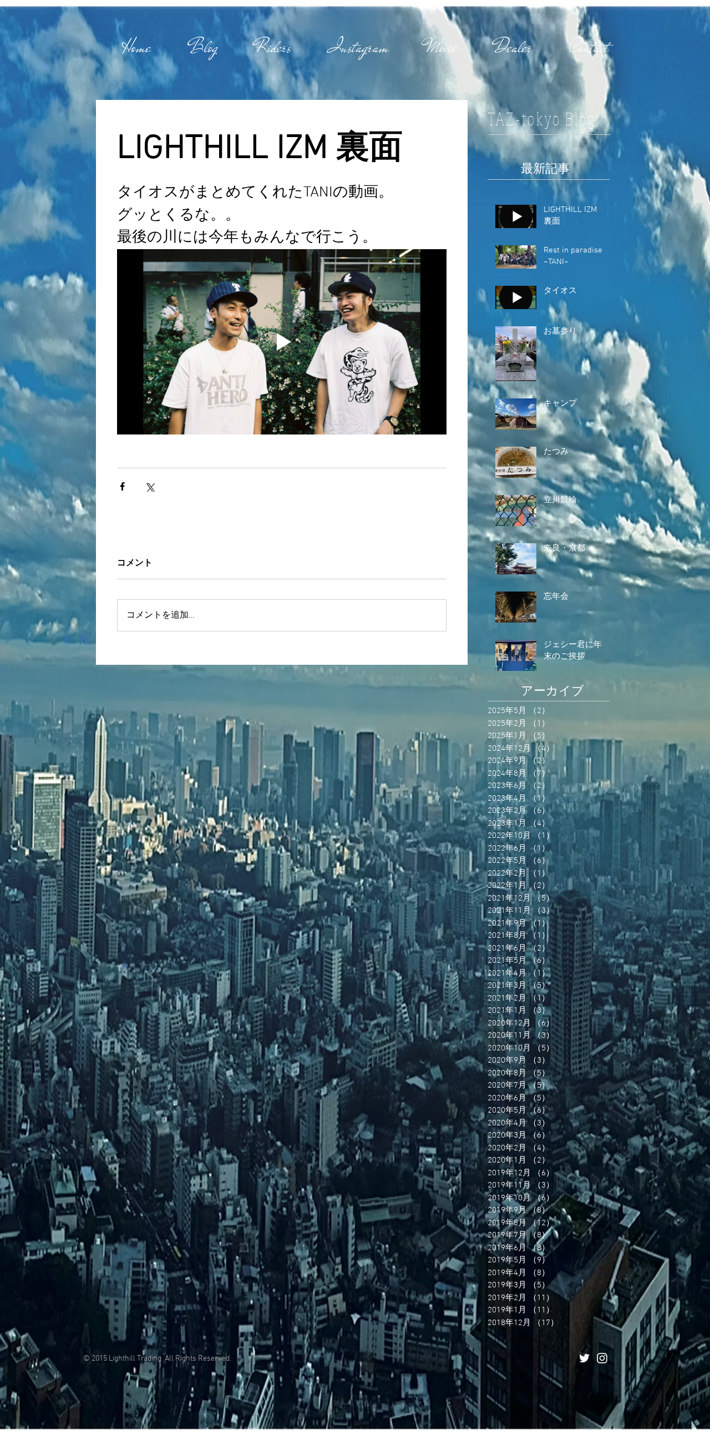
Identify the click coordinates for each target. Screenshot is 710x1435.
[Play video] (282, 341)
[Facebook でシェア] (122, 486)
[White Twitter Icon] (584, 1358)
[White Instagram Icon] (602, 1358)
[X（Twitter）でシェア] (149, 486)
